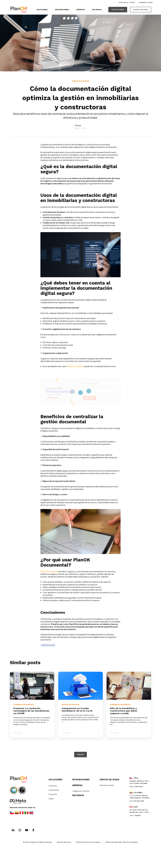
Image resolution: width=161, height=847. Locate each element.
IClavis (51, 799)
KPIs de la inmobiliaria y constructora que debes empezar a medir (123, 711)
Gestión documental (48, 645)
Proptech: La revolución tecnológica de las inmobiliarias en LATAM (31, 711)
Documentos (54, 790)
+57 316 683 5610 (137, 801)
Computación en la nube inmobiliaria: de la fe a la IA (77, 709)
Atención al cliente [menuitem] (127, 2)
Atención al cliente (106, 785)
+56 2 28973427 (136, 786)
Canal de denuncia (64, 842)
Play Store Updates (130, 842)
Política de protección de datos (88, 842)
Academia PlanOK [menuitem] (146, 2)
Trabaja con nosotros (80, 791)
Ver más (80, 755)
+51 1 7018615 (135, 815)
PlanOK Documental (75, 366)
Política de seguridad (113, 842)
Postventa (53, 794)
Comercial (53, 786)
